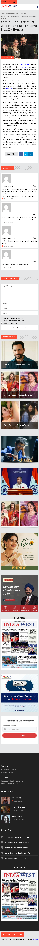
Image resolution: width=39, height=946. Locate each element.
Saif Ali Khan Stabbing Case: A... (18, 365)
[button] (19, 449)
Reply (35, 186)
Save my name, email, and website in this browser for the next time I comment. (13, 320)
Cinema (23, 14)
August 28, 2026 (19, 801)
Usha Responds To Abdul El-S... (17, 853)
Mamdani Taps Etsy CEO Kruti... (17, 842)
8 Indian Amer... (18, 816)
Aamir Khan (24, 64)
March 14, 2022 (8, 57)
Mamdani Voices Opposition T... (17, 858)
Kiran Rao (23, 67)
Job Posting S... (18, 798)
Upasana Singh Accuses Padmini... (19, 395)
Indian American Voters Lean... (17, 837)
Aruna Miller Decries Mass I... (17, 848)
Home (3, 14)
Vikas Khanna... (18, 807)
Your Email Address (10, 725)
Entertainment (12, 14)
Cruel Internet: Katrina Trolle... (17, 425)
